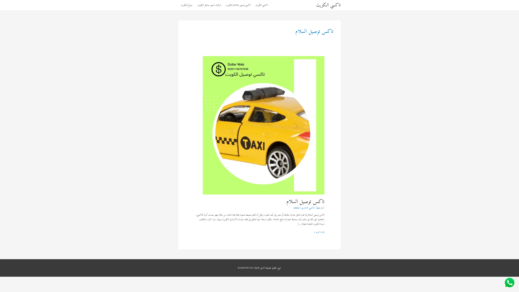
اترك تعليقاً (320, 208)
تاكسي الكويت (328, 5)
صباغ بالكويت (186, 5)
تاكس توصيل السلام (305, 201)
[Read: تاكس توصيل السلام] (263, 125)
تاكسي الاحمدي (307, 208)
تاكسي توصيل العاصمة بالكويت (238, 5)
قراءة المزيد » (319, 232)
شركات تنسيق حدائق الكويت (209, 5)
